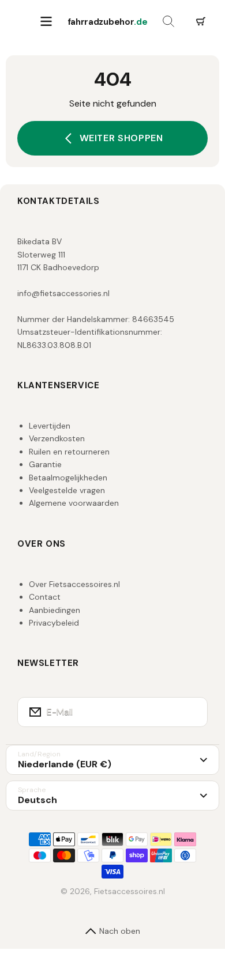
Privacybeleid (54, 623)
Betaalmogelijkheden (68, 477)
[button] (200, 22)
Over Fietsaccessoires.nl (74, 584)
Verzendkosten (57, 438)
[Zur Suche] (168, 22)
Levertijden (49, 426)
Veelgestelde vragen (67, 490)
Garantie (45, 464)
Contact (45, 597)
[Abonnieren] (191, 712)
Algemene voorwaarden (74, 503)
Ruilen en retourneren (69, 451)
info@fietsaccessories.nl (63, 293)
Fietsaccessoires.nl (129, 891)
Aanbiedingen (54, 610)
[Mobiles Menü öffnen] (46, 22)
